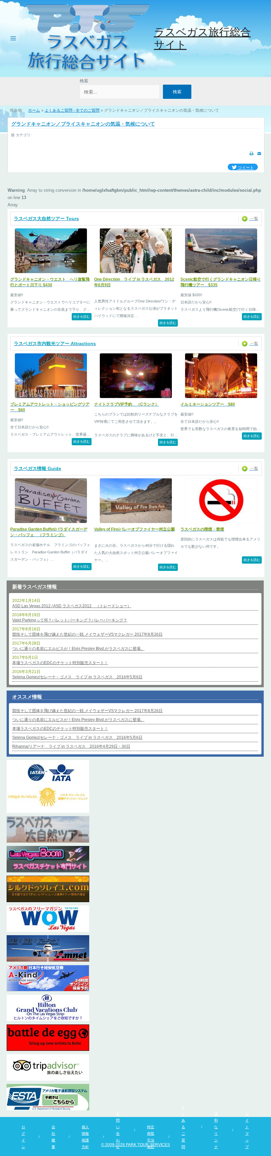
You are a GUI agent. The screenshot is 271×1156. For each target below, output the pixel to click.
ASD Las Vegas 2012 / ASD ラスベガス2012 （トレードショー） (71, 606)
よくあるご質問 (183, 1127)
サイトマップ (247, 1130)
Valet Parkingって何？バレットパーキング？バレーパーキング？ (69, 620)
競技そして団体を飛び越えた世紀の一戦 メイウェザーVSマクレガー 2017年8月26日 (87, 634)
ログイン (23, 1137)
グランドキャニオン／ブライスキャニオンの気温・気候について (83, 124)
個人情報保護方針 (85, 1137)
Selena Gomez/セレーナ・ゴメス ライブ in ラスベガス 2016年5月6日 (77, 677)
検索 (84, 80)
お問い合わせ (118, 1130)
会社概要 (53, 1137)
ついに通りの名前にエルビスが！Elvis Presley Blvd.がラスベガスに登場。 (78, 648)
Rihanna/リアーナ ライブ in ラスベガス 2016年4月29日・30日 (71, 746)
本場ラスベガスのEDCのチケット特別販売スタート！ (60, 662)
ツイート (245, 167)
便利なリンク (216, 1130)
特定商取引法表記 (150, 1137)
